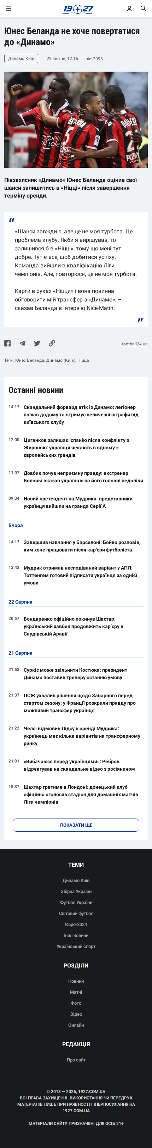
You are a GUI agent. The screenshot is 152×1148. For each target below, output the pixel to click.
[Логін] (129, 8)
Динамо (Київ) (60, 360)
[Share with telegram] (22, 344)
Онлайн (76, 1025)
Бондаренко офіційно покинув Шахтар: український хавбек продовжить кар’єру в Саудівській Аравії (73, 626)
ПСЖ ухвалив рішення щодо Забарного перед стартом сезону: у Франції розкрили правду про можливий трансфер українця (80, 703)
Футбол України (76, 902)
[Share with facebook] (7, 344)
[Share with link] (52, 344)
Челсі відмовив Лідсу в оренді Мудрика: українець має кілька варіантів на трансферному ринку (82, 736)
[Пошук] (143, 8)
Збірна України (76, 891)
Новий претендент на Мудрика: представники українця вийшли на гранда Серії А (78, 502)
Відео (76, 1014)
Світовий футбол (76, 913)
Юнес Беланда (29, 360)
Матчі (76, 992)
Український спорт (76, 946)
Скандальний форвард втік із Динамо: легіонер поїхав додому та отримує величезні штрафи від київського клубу (81, 414)
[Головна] (76, 8)
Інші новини (76, 935)
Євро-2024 (76, 924)
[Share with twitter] (37, 344)
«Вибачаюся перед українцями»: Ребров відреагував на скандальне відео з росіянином (79, 765)
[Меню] (15, 8)
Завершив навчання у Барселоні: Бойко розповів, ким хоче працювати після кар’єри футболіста (82, 546)
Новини (76, 981)
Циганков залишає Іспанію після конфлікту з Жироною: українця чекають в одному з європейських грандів (76, 447)
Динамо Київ (76, 880)
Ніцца (83, 360)
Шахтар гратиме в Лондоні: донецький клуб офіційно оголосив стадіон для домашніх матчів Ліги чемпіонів (81, 794)
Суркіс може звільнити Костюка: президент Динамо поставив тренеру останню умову (75, 673)
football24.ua (135, 344)
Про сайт (76, 1060)
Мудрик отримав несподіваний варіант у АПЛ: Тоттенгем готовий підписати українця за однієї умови (80, 575)
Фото (76, 1003)
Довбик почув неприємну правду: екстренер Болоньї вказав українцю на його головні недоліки (83, 476)
